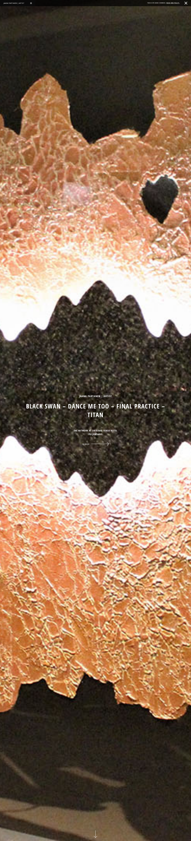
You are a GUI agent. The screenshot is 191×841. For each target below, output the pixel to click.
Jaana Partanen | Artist (14, 3)
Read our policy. (173, 3)
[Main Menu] (31, 3)
